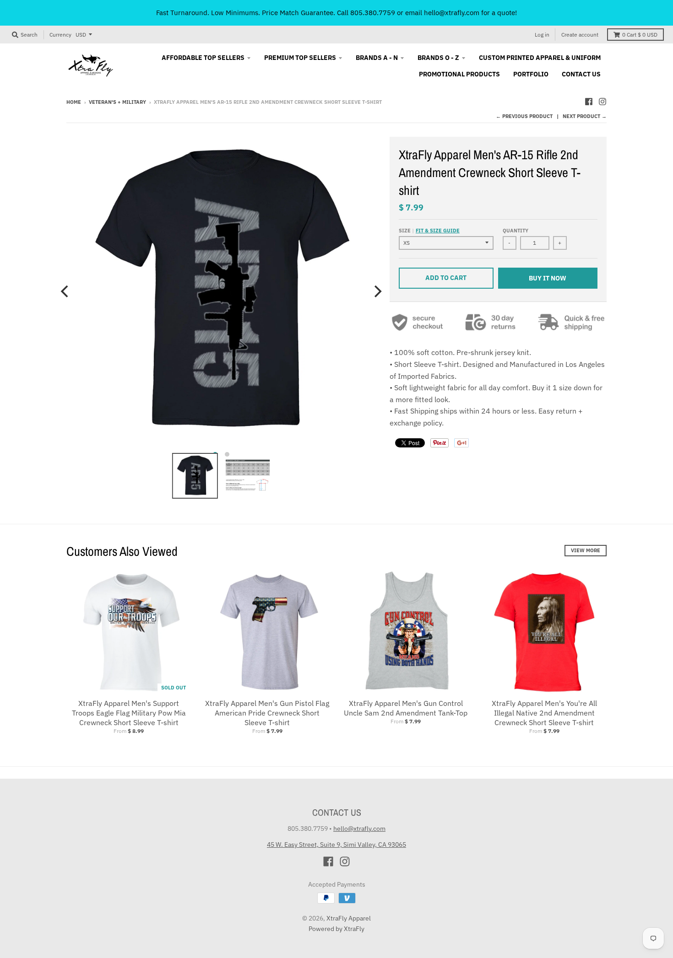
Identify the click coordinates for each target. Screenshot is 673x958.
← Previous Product (524, 116)
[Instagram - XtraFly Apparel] (602, 101)
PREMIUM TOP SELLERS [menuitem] (300, 58)
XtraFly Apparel (348, 918)
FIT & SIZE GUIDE (438, 230)
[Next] (377, 291)
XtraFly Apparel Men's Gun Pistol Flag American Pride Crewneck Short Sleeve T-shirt (267, 713)
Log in (542, 34)
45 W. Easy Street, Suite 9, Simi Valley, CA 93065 (336, 844)
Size (429, 230)
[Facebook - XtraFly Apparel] (589, 101)
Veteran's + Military (117, 102)
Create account (579, 34)
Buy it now (547, 278)
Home (73, 102)
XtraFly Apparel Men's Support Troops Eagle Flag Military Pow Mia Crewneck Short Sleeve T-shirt (129, 713)
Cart (639, 34)
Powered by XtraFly (336, 929)
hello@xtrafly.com (359, 828)
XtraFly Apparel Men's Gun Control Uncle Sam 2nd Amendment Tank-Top (405, 708)
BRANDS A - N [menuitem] (377, 58)
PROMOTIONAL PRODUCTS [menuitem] (459, 74)
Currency (60, 34)
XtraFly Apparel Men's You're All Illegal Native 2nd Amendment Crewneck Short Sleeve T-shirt (544, 713)
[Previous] (65, 291)
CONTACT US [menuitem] (581, 74)
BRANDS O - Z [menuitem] (438, 58)
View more (585, 550)
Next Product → (585, 116)
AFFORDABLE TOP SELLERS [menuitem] (203, 58)
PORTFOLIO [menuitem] (530, 74)
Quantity (515, 230)
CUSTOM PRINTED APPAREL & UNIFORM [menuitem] (540, 58)
